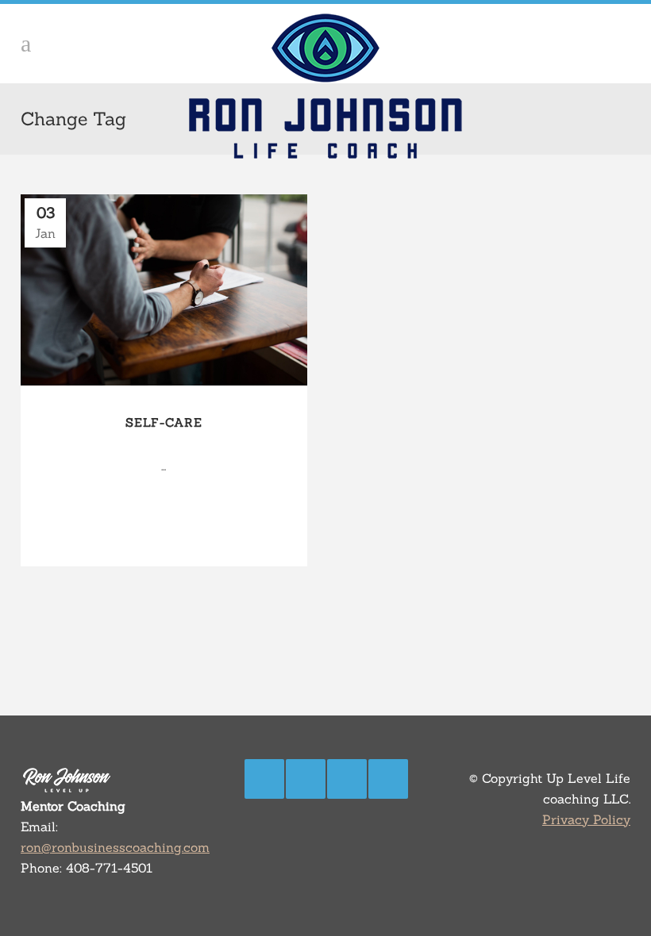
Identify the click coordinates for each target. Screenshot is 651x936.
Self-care (163, 422)
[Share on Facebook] (133, 528)
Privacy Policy (586, 819)
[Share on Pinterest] (186, 528)
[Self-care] (164, 290)
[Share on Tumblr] (168, 528)
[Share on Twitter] (151, 528)
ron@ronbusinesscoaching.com (115, 847)
